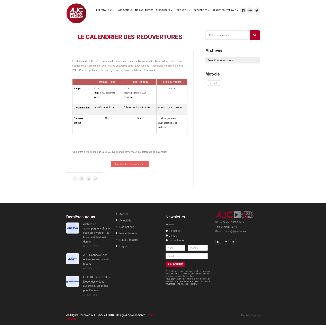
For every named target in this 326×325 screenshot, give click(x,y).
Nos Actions (125, 10)
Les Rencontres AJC (224, 10)
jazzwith (214, 83)
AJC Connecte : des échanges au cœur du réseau (96, 259)
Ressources (163, 10)
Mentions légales (250, 315)
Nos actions (126, 227)
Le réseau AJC (104, 10)
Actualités (200, 10)
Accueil (123, 214)
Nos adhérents (144, 10)
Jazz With (182, 10)
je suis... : (171, 224)
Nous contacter (128, 240)
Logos (123, 246)
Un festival (174, 231)
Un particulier (176, 240)
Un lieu (172, 235)
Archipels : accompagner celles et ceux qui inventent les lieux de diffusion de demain (96, 232)
